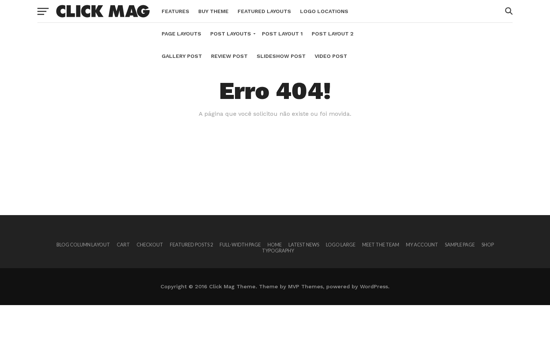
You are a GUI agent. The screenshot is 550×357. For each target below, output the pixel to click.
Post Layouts (230, 34)
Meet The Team (380, 245)
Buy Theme (213, 11)
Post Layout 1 (282, 34)
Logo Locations (324, 11)
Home (275, 245)
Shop (488, 245)
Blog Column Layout (83, 245)
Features (175, 11)
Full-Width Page (240, 245)
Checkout (150, 245)
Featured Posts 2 (191, 245)
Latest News (303, 245)
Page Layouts (181, 34)
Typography (278, 251)
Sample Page (460, 245)
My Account (422, 245)
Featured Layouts (264, 11)
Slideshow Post (281, 56)
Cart (123, 245)
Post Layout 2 (333, 34)
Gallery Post (182, 56)
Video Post (331, 56)
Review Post (229, 56)
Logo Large (340, 245)
